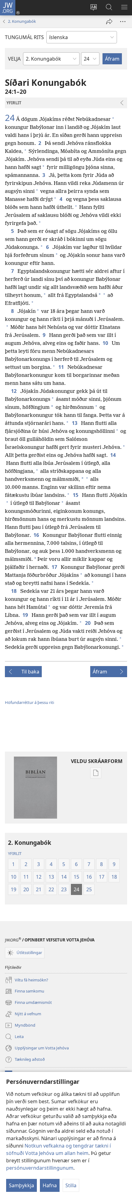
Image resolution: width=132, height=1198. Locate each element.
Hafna (50, 1185)
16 (36, 535)
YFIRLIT (14, 853)
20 (88, 623)
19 (25, 615)
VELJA (14, 58)
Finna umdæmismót (28, 1003)
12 (14, 391)
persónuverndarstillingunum (39, 1167)
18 (14, 591)
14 (113, 455)
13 (75, 423)
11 (61, 367)
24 (10, 117)
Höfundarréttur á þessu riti (29, 702)
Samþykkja (21, 1185)
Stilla (70, 1185)
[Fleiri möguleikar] (122, 21)
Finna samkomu (24, 991)
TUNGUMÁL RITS (24, 37)
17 (55, 567)
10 (106, 343)
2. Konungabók (22, 21)
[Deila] (109, 21)
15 (76, 495)
